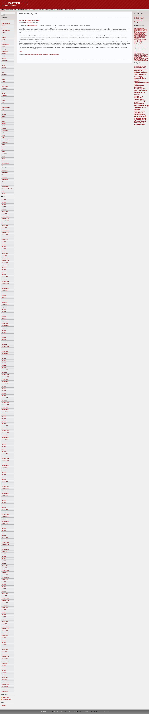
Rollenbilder (144, 90)
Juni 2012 (4, 528)
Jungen (136, 88)
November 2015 (5, 432)
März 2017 (4, 395)
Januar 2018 (4, 372)
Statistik (137, 94)
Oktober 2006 (5, 686)
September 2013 (5, 493)
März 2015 (4, 451)
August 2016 (5, 411)
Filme (143, 78)
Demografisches (5, 44)
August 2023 (5, 239)
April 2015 (4, 449)
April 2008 (4, 644)
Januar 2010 (4, 595)
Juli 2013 (4, 497)
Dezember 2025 (5, 216)
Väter (3, 174)
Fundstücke (4, 74)
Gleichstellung (138, 87)
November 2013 (5, 488)
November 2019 (5, 320)
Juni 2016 (4, 416)
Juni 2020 (4, 311)
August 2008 (5, 635)
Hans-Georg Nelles (28, 22)
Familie (3, 65)
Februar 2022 (5, 276)
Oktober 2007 (5, 658)
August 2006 (5, 691)
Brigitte (3, 39)
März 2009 (4, 619)
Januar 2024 (4, 227)
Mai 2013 (4, 502)
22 (142, 18)
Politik (3, 135)
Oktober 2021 (5, 286)
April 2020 (4, 316)
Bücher (137, 74)
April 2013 (4, 504)
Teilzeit (142, 99)
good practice (5, 86)
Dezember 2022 (5, 258)
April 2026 (4, 206)
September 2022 (5, 265)
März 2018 (4, 367)
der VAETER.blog (15, 3)
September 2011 (5, 549)
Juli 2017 (4, 386)
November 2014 (5, 460)
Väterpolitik (140, 118)
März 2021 (4, 297)
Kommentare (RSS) (7, 699)
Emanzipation (5, 60)
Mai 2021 (4, 293)
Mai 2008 (4, 642)
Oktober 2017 (5, 379)
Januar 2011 (4, 567)
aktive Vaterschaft (6, 23)
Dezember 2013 (5, 486)
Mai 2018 (4, 362)
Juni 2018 (4, 360)
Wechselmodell (139, 122)
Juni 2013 (4, 500)
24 (136, 20)
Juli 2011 (4, 553)
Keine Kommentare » (54, 54)
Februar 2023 (5, 253)
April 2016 (4, 421)
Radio (3, 137)
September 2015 (5, 437)
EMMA (3, 62)
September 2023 (5, 237)
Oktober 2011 (5, 546)
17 (136, 18)
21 (141, 18)
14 (141, 17)
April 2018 (4, 365)
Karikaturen (4, 95)
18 (137, 18)
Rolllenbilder (5, 142)
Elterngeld (4, 56)
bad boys (4, 32)
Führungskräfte (138, 80)
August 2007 (5, 663)
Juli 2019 (4, 330)
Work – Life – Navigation (7, 188)
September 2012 (5, 521)
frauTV (3, 72)
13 (140, 17)
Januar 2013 (4, 511)
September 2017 (5, 381)
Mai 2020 (4, 313)
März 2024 (4, 223)
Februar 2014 (5, 481)
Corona (143, 74)
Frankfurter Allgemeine (32, 25)
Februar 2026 (5, 211)
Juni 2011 (4, 556)
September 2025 (5, 220)
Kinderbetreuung (6, 107)
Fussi (3, 76)
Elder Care (4, 53)
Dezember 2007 (5, 654)
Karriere (3, 97)
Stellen (3, 156)
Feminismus (137, 78)
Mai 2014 (4, 474)
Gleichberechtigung (139, 85)
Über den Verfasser (10, 9)
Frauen (3, 69)
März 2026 (4, 209)
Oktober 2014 (5, 463)
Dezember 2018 (5, 346)
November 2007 (5, 656)
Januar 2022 (4, 279)
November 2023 (5, 232)
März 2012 (4, 535)
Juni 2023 (4, 244)
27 (140, 20)
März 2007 (4, 675)
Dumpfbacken (5, 51)
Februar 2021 (5, 299)
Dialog (3, 46)
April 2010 (4, 588)
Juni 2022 (4, 267)
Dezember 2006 (5, 682)
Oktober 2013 (5, 491)
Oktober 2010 (5, 574)
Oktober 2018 (5, 351)
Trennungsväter (5, 163)
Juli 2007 (4, 665)
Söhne (3, 144)
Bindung (4, 37)
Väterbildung (137, 114)
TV (2, 165)
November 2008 (5, 628)
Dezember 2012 (5, 514)
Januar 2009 (4, 623)
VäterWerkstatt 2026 (138, 52)
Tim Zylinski (106, 711)
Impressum (35, 9)
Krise (3, 109)
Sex (2, 149)
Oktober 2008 (5, 630)
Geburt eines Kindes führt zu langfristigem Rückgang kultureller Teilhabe (140, 40)
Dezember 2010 (5, 570)
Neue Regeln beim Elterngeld (140, 35)
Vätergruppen (5, 179)
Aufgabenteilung (140, 72)
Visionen (4, 181)
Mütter (3, 118)
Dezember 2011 (5, 542)
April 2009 (4, 616)
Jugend (3, 93)
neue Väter (137, 90)
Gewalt (136, 84)
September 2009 (5, 605)
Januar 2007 (4, 679)
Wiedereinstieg (5, 186)
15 (142, 17)
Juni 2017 (4, 388)
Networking (4, 128)
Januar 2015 (4, 456)
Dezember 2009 (5, 598)
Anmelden (3, 705)
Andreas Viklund (73, 711)
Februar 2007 (5, 677)
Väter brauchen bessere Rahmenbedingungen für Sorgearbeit (139, 37)
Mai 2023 (4, 246)
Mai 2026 (4, 204)
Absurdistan (4, 21)
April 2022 (4, 272)
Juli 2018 (4, 358)
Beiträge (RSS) (6, 697)
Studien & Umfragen (70, 9)
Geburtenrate (137, 81)
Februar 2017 (5, 397)
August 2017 (5, 383)
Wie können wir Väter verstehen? (138, 44)
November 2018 (5, 348)
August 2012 (5, 523)
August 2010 (5, 579)
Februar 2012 (5, 537)
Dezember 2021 (5, 281)
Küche (3, 100)
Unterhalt (136, 102)
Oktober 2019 (5, 323)
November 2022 (5, 260)
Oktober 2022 (5, 262)
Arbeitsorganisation (142, 69)
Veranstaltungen (44, 9)
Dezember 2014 (5, 458)
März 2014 (4, 479)
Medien (3, 121)
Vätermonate (140, 116)
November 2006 (5, 684)
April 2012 (4, 532)
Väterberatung (139, 111)
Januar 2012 (4, 539)
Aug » (138, 22)
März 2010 (4, 591)
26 (138, 20)
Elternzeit (4, 58)
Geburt (3, 79)
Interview (4, 90)
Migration (4, 123)
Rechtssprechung (6, 139)
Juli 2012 (4, 525)
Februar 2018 (5, 369)
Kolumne (52, 9)
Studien (138, 97)
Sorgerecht (139, 92)
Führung (4, 67)
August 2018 (5, 355)
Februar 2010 (5, 593)
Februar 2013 (5, 509)
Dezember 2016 (5, 402)
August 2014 (5, 467)
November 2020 (5, 304)
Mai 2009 (4, 614)
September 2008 (5, 633)
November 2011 (5, 544)
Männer (3, 116)
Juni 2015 (4, 444)
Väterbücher (143, 114)
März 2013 (4, 507)
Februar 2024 (5, 225)
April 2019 (4, 337)
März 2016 (4, 423)
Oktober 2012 (5, 518)
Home (2, 9)
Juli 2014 (4, 470)
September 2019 (5, 325)
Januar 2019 (4, 344)
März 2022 (4, 274)
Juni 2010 (4, 584)
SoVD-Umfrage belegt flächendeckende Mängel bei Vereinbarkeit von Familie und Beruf (140, 30)
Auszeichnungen (6, 30)
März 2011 (4, 563)
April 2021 (4, 295)
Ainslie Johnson (86, 711)
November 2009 (5, 600)
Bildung (3, 35)
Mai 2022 (4, 269)
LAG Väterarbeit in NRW (24, 9)
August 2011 (4, 551)
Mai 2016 (4, 418)
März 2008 (4, 647)
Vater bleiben (5, 170)
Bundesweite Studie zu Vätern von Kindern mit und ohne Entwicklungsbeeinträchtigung (141, 59)
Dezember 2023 (5, 230)
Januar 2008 (4, 651)
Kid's (3, 102)
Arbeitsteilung (138, 70)
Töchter (3, 158)
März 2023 (4, 251)
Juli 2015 (4, 442)
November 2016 (5, 404)
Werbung (4, 184)
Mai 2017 (4, 390)
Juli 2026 (4, 199)
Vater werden (5, 172)
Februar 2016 (5, 425)
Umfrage (142, 101)
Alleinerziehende (139, 67)
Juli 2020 (4, 309)
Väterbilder (4, 177)
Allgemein (4, 25)
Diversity (4, 49)
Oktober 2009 (5, 602)
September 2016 (5, 409)
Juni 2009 (4, 612)
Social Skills (4, 153)
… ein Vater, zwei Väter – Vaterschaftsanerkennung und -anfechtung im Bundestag (141, 54)
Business (4, 42)
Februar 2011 (5, 565)
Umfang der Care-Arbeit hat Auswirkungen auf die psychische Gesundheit (140, 33)
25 (137, 20)
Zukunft (3, 193)
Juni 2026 (4, 202)
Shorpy (3, 151)
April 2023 (4, 248)
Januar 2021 (4, 302)
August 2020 (5, 306)
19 (138, 18)
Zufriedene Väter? (138, 42)
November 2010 (5, 572)
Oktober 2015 (5, 435)
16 (134, 18)
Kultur (3, 111)
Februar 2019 (5, 341)
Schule (3, 146)
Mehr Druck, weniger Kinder (140, 45)
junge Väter (142, 88)
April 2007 (4, 672)
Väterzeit (143, 121)
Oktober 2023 (5, 234)
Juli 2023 (4, 241)
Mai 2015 (4, 446)
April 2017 (4, 393)
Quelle (20, 51)
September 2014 (5, 465)
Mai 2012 (4, 530)
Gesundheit (4, 83)
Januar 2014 (4, 484)
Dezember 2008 (5, 626)
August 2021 (5, 290)
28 (141, 20)
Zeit (3, 191)
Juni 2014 (4, 472)
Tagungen (137, 99)
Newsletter (60, 9)
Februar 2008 (5, 649)
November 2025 (5, 218)
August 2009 (5, 607)
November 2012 (5, 516)
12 (138, 17)
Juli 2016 (4, 414)
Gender (3, 81)
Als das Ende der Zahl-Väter (29, 20)
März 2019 (4, 339)
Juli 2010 (4, 581)
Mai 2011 (4, 558)
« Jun (135, 22)
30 (134, 21)
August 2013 (5, 495)
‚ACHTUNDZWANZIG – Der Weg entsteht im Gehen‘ (141, 57)
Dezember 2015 (5, 430)
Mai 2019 (4, 334)
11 (137, 17)
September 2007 (5, 661)
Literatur (4, 114)
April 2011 (4, 560)
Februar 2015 (5, 453)
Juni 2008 (4, 640)
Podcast (4, 132)
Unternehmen (5, 167)
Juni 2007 (4, 668)
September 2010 (5, 577)
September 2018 (5, 353)
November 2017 (5, 376)
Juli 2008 (4, 637)
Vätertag (137, 121)
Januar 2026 (4, 213)
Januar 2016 (4, 428)
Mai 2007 (4, 670)
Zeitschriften (139, 125)
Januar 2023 (4, 255)
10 (136, 17)
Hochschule (4, 88)
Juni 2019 (4, 332)
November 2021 (5, 283)
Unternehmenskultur (139, 103)
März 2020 (4, 318)
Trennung (136, 101)
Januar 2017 (4, 400)
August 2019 (5, 327)
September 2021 (5, 288)
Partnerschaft (5, 130)
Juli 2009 (4, 609)
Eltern (135, 76)
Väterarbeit (137, 109)
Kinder (3, 104)
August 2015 (5, 439)
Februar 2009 (5, 621)
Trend (3, 160)
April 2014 (4, 477)
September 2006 (5, 688)
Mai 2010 (4, 586)
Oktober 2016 (5, 407)
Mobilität (4, 125)
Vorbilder (137, 108)
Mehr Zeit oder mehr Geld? (140, 49)
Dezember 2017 (5, 374)
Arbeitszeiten (5, 28)
